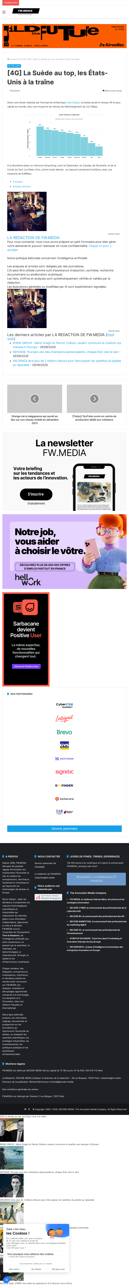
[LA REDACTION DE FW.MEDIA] (27, 230)
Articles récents (22, 186)
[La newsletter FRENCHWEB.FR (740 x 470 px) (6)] (64, 510)
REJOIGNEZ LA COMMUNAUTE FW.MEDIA (96, 879)
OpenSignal (73, 102)
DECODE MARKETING (80, 921)
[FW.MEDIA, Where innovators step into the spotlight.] (26, 12)
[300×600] (26, 685)
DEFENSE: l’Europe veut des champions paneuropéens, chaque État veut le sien (65, 352)
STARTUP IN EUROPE (80, 938)
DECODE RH (75, 916)
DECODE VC (75, 930)
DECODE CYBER (78, 908)
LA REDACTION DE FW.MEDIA (33, 237)
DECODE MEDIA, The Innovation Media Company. (83, 1109)
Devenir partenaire (64, 828)
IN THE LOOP (25, 59)
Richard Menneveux (39, 1082)
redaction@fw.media (45, 877)
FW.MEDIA (21, 863)
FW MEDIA (75, 899)
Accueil (13, 59)
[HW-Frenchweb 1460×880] (64, 588)
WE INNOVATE (77, 947)
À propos (18, 181)
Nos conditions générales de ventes (20, 1089)
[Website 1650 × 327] (64, 36)
